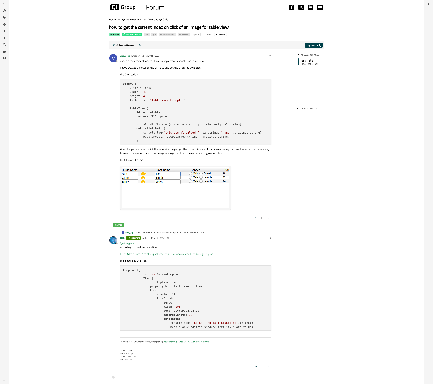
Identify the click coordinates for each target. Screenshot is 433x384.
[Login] (429, 4)
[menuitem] (429, 4)
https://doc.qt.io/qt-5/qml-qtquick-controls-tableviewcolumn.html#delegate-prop (166, 254)
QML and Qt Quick (133, 34)
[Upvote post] (256, 217)
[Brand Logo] (137, 7)
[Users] (4, 31)
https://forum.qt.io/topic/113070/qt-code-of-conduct (186, 341)
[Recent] (4, 11)
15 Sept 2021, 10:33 (149, 55)
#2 (270, 238)
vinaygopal (125, 55)
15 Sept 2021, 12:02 (160, 238)
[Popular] (4, 24)
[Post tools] (268, 217)
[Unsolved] (4, 58)
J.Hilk (122, 238)
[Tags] (4, 17)
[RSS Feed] (139, 45)
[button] (4, 380)
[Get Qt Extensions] (4, 51)
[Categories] (4, 4)
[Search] (4, 44)
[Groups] (4, 38)
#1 (270, 55)
